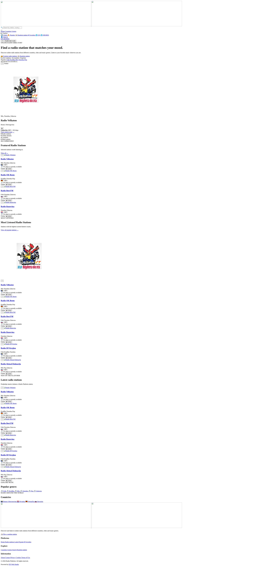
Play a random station (9, 534)
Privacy (13, 557)
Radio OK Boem (8, 175)
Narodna (21, 60)
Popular (21, 542)
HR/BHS (6, 39)
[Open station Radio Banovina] (10, 202)
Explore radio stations (9, 56)
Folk (8, 60)
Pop (25, 60)
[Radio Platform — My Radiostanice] (91, 26)
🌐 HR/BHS (45, 35)
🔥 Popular (11, 35)
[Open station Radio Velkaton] (9, 155)
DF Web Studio (14, 564)
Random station (23, 56)
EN (2, 39)
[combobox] (12, 28)
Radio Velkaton (7, 159)
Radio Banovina (7, 206)
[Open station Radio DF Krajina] (10, 344)
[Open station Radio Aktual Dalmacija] (12, 360)
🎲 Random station (21, 35)
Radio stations (9, 542)
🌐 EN (38, 35)
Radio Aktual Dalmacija (11, 364)
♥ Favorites (32, 35)
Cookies (18, 557)
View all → (4, 153)
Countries (8, 31)
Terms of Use (25, 557)
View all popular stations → (9, 230)
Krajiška (13, 60)
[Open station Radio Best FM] (9, 186)
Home (3, 31)
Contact (8, 557)
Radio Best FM (7, 191)
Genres (14, 31)
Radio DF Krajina (8, 348)
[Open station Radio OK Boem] (10, 171)
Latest (16, 542)
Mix (17, 60)
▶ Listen (8, 168)
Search (14, 550)
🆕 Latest (4, 35)
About (3, 557)
